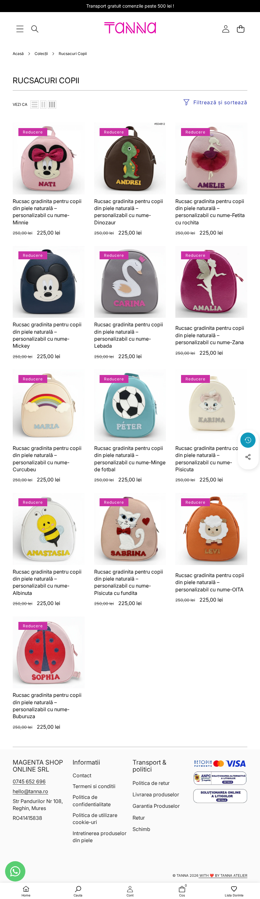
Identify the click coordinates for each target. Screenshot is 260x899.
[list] (34, 104)
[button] (240, 29)
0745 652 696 (29, 781)
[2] (43, 104)
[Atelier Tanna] (130, 29)
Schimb (141, 829)
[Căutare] (35, 29)
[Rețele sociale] (248, 457)
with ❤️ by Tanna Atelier (222, 875)
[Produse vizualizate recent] (248, 440)
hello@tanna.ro (30, 791)
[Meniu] (20, 29)
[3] (52, 104)
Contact (82, 775)
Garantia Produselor (156, 806)
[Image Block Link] (220, 778)
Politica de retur (151, 783)
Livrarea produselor (156, 794)
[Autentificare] (225, 29)
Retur (139, 817)
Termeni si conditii (94, 786)
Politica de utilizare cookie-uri (95, 818)
